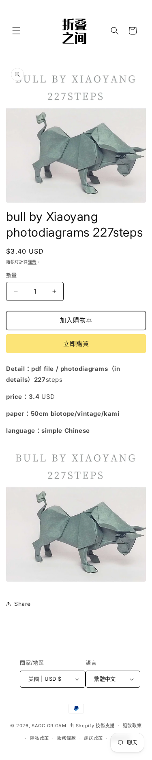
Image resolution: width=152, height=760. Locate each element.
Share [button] (22, 603)
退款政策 (132, 725)
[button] (16, 31)
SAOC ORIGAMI (50, 725)
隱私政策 (39, 738)
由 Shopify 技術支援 (92, 725)
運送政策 (93, 738)
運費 (32, 261)
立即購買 (76, 343)
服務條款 (66, 738)
